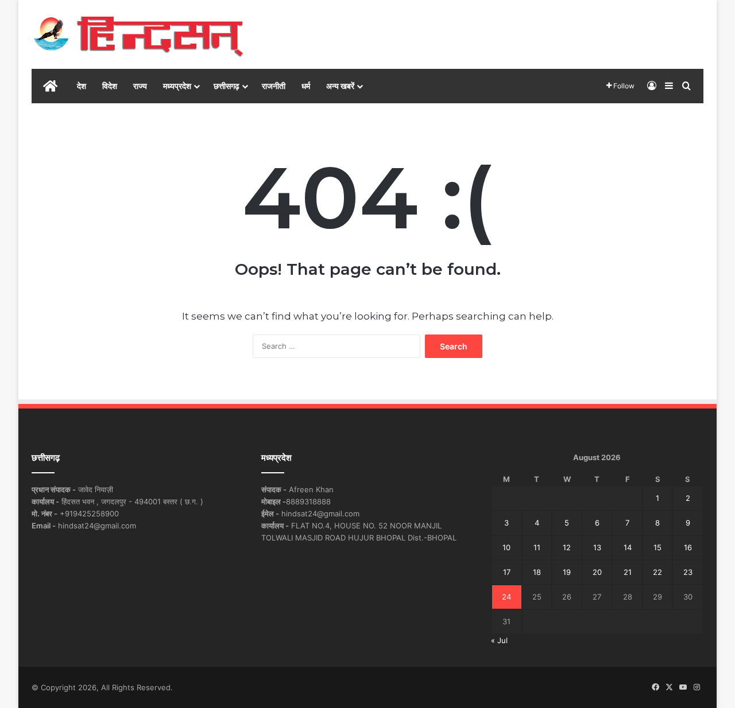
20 (597, 572)
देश (81, 86)
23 (688, 572)
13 (597, 547)
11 (536, 547)
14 (628, 547)
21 (628, 572)
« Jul (499, 640)
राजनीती (273, 86)
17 (506, 572)
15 (657, 547)
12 (567, 547)
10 (506, 547)
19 (567, 572)
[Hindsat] (138, 34)
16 (688, 547)
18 (537, 572)
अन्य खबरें (340, 86)
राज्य (140, 86)
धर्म (305, 86)
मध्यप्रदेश (177, 86)
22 (657, 572)
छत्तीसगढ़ (226, 86)
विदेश (109, 86)
